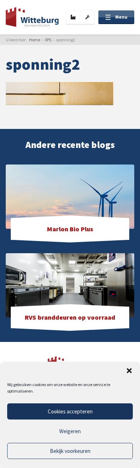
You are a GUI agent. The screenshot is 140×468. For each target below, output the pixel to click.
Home (34, 39)
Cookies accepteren (70, 411)
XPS (48, 39)
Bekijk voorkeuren (70, 451)
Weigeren (70, 431)
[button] (129, 370)
